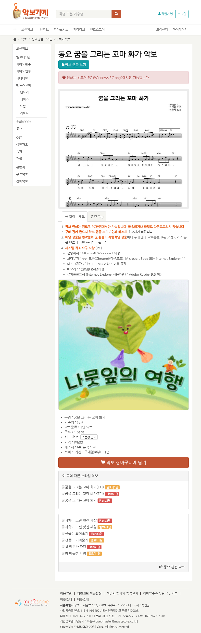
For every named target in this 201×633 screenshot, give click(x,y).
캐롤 (19, 158)
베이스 (24, 99)
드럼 (23, 106)
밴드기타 (26, 92)
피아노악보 (61, 29)
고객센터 (162, 29)
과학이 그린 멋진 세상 (81, 520)
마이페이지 (180, 29)
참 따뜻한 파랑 (75, 547)
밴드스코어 (97, 29)
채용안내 (83, 599)
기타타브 (79, 29)
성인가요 (22, 144)
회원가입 (167, 14)
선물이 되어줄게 (76, 533)
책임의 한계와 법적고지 (122, 593)
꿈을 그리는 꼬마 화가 (81, 500)
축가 (19, 151)
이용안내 (66, 599)
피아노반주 (23, 64)
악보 (24, 39)
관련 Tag (97, 216)
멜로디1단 (23, 57)
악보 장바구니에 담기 (125, 462)
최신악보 (27, 29)
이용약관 (66, 593)
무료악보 (22, 174)
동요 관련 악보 (174, 567)
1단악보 (43, 29)
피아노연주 (23, 71)
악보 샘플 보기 (75, 65)
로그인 (181, 14)
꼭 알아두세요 (75, 216)
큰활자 (20, 167)
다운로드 (116, 258)
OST (19, 137)
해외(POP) (23, 122)
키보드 (24, 113)
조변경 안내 (89, 437)
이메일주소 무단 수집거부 (160, 593)
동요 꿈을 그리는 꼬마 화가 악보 (51, 39)
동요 (19, 129)
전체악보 (22, 181)
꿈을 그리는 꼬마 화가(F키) (84, 487)
